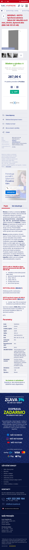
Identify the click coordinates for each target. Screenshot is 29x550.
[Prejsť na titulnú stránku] (8, 6)
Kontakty (6, 482)
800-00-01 (19, 288)
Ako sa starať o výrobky (12, 128)
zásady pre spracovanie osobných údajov (12, 196)
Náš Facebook (16, 435)
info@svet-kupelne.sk (13, 504)
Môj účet (6, 471)
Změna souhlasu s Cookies (11, 484)
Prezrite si (7, 382)
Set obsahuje (17, 206)
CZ (5, 1)
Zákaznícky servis (8, 477)
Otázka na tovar (10, 124)
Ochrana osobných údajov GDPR (13, 480)
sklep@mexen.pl (16, 142)
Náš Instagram (16, 439)
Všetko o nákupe (8, 473)
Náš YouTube (16, 442)
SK (8, 1)
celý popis (8, 166)
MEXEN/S (14, 140)
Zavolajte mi (11, 192)
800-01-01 (20, 299)
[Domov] (2, 1)
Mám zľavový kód (8, 469)
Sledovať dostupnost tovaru (14, 119)
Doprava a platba (8, 475)
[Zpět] (4, 16)
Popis (6, 206)
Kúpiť (15, 92)
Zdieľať (8, 132)
